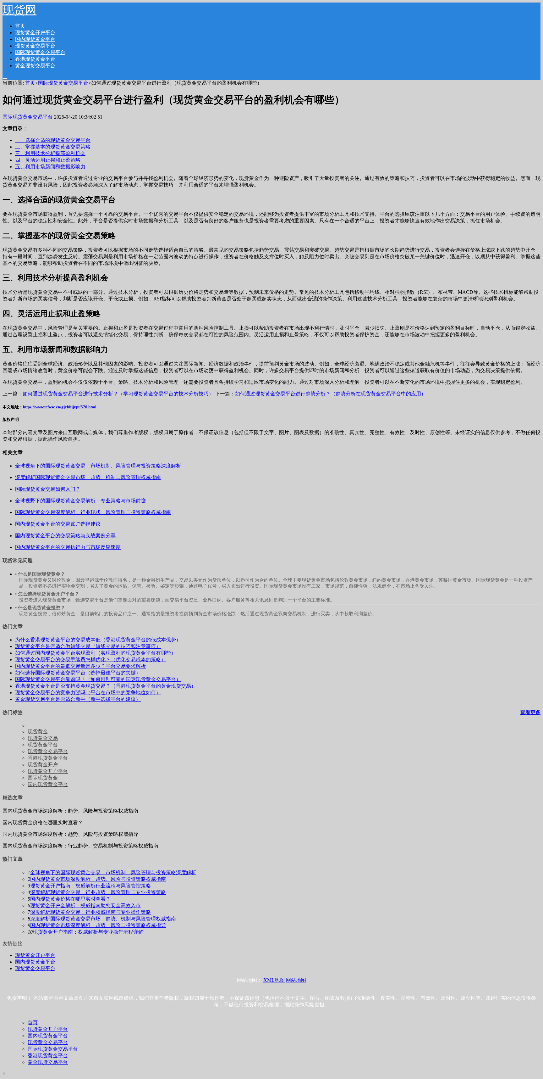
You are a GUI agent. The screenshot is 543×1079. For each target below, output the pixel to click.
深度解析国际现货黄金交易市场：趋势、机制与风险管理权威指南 (103, 918)
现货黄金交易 (43, 738)
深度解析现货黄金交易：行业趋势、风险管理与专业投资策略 (98, 892)
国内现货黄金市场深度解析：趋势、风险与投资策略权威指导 (98, 925)
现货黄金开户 (43, 764)
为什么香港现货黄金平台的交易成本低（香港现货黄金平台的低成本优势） (98, 639)
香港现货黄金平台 (35, 59)
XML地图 (274, 980)
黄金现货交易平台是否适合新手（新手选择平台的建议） (78, 699)
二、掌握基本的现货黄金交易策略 (52, 146)
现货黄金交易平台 (35, 45)
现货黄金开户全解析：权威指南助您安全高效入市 (85, 905)
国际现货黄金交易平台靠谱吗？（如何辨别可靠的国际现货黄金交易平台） (98, 679)
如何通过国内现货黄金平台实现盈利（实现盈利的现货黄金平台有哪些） (95, 653)
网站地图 (296, 980)
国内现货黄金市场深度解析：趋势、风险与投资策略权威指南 (98, 879)
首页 (20, 26)
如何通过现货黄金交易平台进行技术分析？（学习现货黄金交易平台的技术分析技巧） (118, 393)
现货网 (19, 10)
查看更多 (530, 712)
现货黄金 (38, 731)
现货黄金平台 (43, 744)
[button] (5, 79)
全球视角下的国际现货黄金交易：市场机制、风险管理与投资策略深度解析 (113, 872)
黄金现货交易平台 (35, 65)
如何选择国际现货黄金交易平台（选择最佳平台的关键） (78, 672)
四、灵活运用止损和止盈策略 (47, 160)
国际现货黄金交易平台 (40, 52)
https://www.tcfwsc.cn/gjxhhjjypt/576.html (59, 407)
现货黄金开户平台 (35, 32)
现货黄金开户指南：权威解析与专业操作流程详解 (88, 932)
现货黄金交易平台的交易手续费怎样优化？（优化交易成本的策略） (90, 659)
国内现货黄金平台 (35, 39)
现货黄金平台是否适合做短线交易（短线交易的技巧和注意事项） (88, 646)
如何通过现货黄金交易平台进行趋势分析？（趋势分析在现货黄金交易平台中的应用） (330, 393)
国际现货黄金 (43, 777)
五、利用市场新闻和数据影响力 (50, 166)
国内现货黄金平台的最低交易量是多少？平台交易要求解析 (80, 666)
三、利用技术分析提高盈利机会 (50, 153)
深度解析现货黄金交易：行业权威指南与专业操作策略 (90, 912)
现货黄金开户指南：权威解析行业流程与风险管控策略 (90, 885)
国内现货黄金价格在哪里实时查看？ (70, 899)
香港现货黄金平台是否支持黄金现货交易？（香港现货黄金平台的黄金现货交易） (105, 686)
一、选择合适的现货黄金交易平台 (52, 140)
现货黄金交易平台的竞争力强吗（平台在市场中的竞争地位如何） (88, 692)
